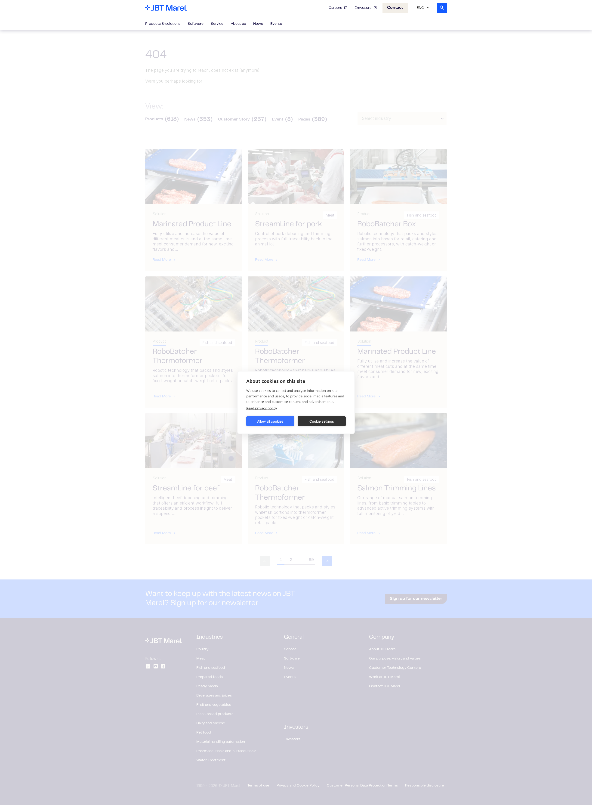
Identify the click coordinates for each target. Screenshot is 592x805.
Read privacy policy (261, 408)
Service (217, 23)
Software (196, 23)
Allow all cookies (270, 421)
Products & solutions (162, 23)
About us (238, 23)
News (258, 23)
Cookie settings (321, 421)
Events (276, 23)
